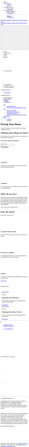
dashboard (9, 4)
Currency (9, 117)
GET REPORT (4, 145)
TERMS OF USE (8, 323)
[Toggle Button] (14, 36)
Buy (5, 103)
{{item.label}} (10, 9)
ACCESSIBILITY (8, 327)
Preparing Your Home (12, 112)
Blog (5, 116)
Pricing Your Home (11, 109)
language (9, 119)
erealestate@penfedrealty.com (8, 445)
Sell (5, 107)
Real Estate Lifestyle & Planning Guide (16, 106)
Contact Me (6, 114)
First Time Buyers (11, 104)
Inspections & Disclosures (13, 110)
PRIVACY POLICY (9, 324)
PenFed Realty (22, 442)
